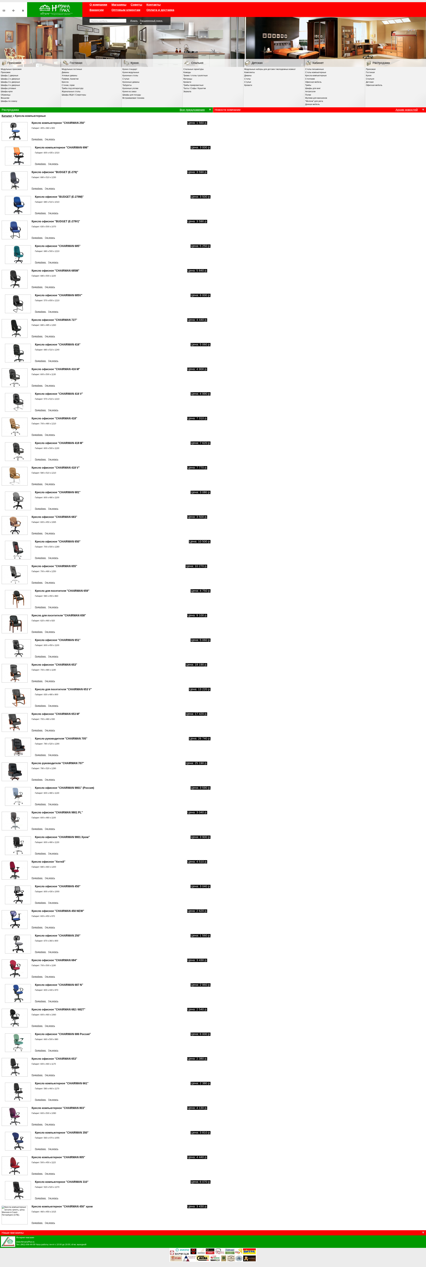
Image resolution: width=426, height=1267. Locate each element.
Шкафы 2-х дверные (10, 79)
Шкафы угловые (8, 88)
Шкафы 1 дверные (9, 75)
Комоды (187, 72)
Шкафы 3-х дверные (10, 82)
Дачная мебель (312, 104)
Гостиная (76, 63)
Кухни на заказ (129, 91)
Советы (136, 4)
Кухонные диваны (130, 82)
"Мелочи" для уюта (314, 101)
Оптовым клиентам (125, 10)
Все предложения (192, 109)
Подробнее (37, 139)
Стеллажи (310, 79)
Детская (257, 63)
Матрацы (187, 79)
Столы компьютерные (315, 72)
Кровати (187, 82)
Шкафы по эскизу (9, 101)
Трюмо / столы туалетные (195, 75)
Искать (134, 20)
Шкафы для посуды (131, 95)
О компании (98, 4)
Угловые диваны (69, 75)
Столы (247, 79)
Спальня (197, 63)
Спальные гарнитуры (193, 69)
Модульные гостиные (72, 69)
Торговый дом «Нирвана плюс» (54, 9)
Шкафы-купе (7, 91)
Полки (308, 95)
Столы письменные (314, 69)
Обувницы (5, 95)
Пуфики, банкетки (70, 79)
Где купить (50, 139)
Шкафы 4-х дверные (10, 85)
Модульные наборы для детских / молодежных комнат (270, 69)
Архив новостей (407, 109)
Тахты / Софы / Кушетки (194, 88)
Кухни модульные (130, 72)
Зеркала (187, 91)
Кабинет (318, 63)
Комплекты (249, 72)
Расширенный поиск (151, 20)
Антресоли (310, 91)
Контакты (153, 4)
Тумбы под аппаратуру (72, 88)
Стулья (125, 79)
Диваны (65, 72)
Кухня (135, 63)
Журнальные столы (71, 91)
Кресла (65, 82)
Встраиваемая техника (133, 98)
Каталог (7, 115)
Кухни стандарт (129, 69)
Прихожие (5, 72)
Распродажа (381, 63)
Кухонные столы (130, 75)
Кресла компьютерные (316, 75)
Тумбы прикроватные (193, 85)
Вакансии (97, 10)
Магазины (118, 4)
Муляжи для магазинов (316, 98)
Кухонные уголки (130, 88)
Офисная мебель (313, 82)
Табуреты (127, 85)
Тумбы (308, 85)
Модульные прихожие (11, 69)
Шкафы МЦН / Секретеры (74, 95)
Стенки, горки (68, 85)
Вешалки (5, 98)
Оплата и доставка (160, 10)
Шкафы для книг (312, 88)
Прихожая (14, 63)
